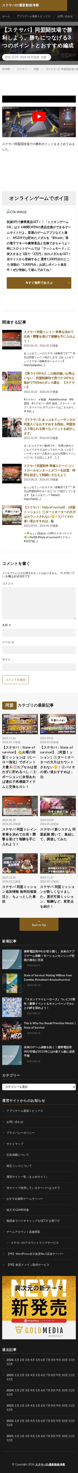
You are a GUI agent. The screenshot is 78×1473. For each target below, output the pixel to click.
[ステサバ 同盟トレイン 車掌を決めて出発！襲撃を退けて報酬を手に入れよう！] (12, 339)
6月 (43, 1360)
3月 (27, 1360)
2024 (9, 1390)
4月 (32, 1360)
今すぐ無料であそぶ (39, 282)
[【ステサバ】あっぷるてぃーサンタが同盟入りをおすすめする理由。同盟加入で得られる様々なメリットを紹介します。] (12, 427)
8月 (53, 1360)
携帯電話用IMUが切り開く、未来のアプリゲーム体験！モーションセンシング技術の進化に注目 (49, 956)
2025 (9, 1375)
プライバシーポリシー (20, 1133)
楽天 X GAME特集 (17, 1210)
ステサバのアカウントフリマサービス (35, 1243)
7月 (48, 1360)
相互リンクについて (19, 1166)
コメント (7, 583)
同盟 (43, 57)
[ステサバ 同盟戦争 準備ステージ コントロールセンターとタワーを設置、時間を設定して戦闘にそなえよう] (12, 473)
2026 (9, 1360)
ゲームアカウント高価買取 (23, 1232)
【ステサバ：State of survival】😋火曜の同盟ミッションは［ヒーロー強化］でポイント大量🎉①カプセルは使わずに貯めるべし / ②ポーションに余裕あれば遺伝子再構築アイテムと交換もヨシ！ (19, 767)
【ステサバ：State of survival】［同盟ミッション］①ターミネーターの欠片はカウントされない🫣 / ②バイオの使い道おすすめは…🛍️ (57, 762)
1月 (17, 1360)
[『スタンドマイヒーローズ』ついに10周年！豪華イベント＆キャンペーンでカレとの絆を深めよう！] (12, 1007)
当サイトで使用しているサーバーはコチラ (33, 1188)
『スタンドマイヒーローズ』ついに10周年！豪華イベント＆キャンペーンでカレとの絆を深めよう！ (49, 1003)
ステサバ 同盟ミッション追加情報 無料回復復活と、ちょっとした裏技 (19, 894)
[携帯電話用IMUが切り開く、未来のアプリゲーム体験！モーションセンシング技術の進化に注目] (12, 959)
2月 (22, 1360)
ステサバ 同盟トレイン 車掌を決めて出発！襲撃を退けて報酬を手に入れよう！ (49, 337)
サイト (6, 659)
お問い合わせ (65, 16)
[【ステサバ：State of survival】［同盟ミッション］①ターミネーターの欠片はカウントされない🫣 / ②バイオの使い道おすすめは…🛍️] (12, 515)
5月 (38, 1360)
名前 (6, 625)
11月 (71, 1375)
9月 (58, 1375)
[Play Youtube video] (39, 116)
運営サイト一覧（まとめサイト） (27, 1177)
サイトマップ (14, 1144)
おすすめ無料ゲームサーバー (24, 1199)
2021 (9, 1436)
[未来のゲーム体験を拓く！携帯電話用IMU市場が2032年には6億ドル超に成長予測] (12, 1055)
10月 (65, 1375)
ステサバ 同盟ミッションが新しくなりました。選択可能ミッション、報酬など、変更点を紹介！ (57, 896)
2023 (9, 1405)
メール (8, 642)
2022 (9, 1421)
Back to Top (39, 925)
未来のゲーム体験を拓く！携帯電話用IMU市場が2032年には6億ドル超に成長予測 (49, 1051)
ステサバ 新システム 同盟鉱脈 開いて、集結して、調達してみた (58, 834)
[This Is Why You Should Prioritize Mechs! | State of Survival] (12, 1031)
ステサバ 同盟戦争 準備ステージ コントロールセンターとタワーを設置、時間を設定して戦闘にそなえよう (49, 470)
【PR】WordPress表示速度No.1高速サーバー (35, 1254)
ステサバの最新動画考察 (50, 1464)
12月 (9, 1379)
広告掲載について (17, 1155)
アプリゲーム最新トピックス (33, 16)
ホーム (6, 16)
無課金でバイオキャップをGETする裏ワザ (33, 1221)
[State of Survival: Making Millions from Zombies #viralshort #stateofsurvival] (12, 983)
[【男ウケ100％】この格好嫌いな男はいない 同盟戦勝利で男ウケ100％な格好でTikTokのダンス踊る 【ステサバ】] (12, 381)
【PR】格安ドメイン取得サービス (27, 1265)
